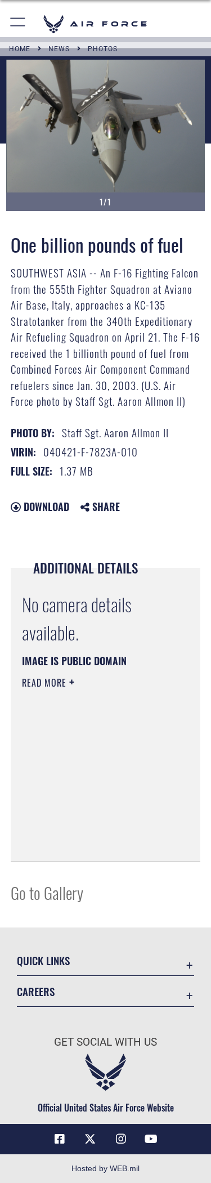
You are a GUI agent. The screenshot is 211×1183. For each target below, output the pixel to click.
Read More (45, 682)
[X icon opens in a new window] (90, 1139)
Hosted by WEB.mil (105, 1168)
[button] (18, 24)
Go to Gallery (47, 892)
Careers (36, 991)
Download (45, 506)
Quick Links (43, 960)
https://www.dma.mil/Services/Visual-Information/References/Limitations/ (90, 825)
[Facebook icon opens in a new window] (59, 1139)
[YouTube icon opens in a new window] (151, 1139)
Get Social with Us (105, 1042)
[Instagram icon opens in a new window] (121, 1139)
